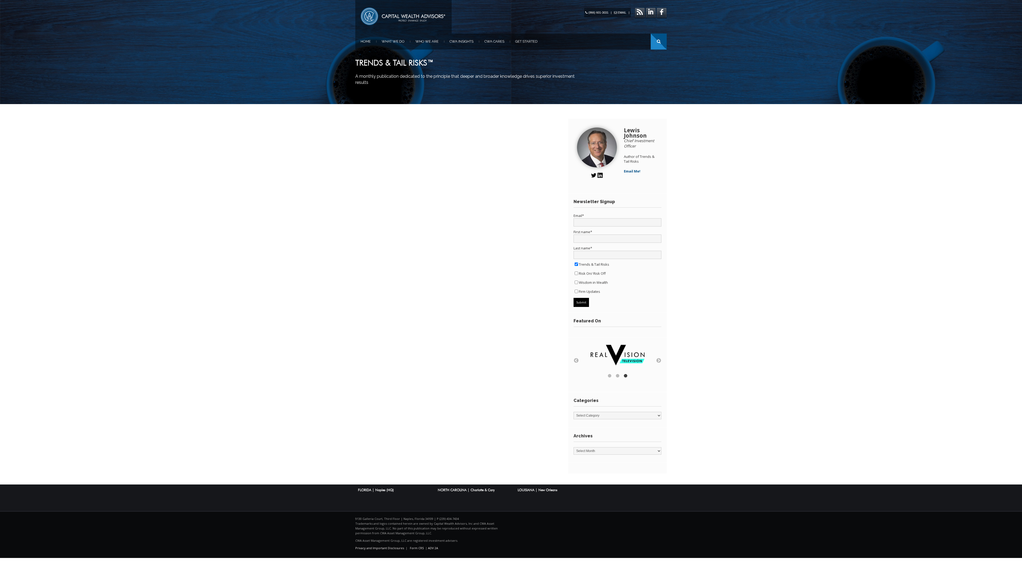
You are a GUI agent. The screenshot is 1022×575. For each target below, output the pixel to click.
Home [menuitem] (366, 41)
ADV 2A (433, 548)
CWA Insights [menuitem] (461, 41)
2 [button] (617, 376)
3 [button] (625, 376)
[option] (617, 355)
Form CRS (417, 548)
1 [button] (609, 376)
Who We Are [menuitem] (427, 41)
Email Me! (632, 171)
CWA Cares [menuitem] (494, 41)
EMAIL (622, 12)
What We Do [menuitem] (393, 41)
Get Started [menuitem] (526, 41)
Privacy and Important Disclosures (379, 548)
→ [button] (658, 360)
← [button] (576, 360)
